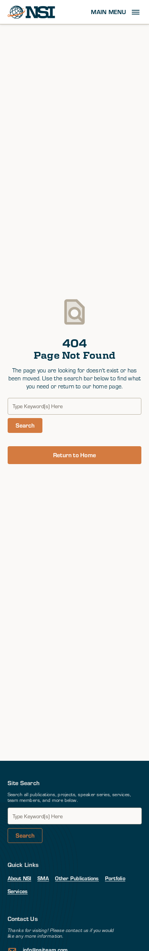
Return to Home (74, 455)
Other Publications (77, 878)
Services (18, 891)
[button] (116, 12)
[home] (31, 12)
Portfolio (115, 878)
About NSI (19, 878)
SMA (43, 878)
